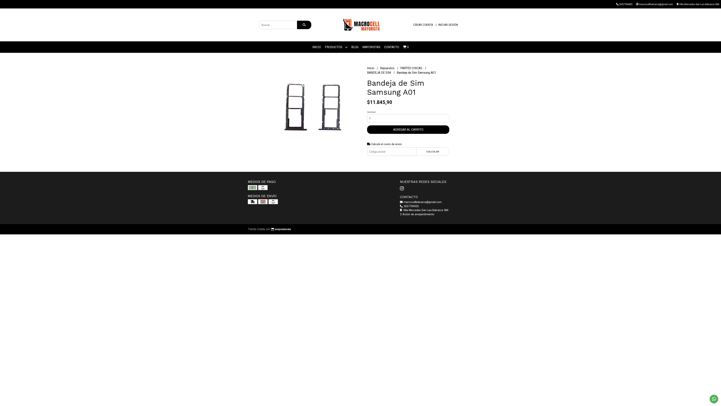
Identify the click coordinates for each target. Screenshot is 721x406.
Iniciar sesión (448, 25)
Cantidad (371, 112)
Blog (355, 47)
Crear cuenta (423, 25)
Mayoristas (371, 47)
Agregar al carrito (408, 129)
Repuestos (387, 68)
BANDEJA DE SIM (379, 72)
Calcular (432, 151)
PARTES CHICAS (411, 68)
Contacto (391, 47)
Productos (334, 47)
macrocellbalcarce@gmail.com (422, 202)
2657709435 (411, 206)
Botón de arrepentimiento (418, 214)
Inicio (316, 47)
